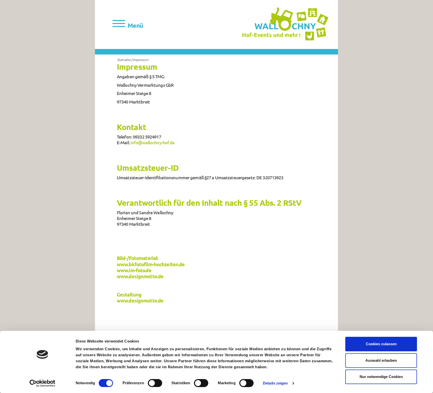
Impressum (140, 59)
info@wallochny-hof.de (153, 142)
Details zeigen (275, 383)
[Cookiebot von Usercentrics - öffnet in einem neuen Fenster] (42, 383)
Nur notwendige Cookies (381, 376)
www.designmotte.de (140, 276)
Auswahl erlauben (381, 360)
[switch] (155, 383)
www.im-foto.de (134, 270)
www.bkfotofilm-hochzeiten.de (151, 264)
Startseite (124, 59)
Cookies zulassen (381, 344)
